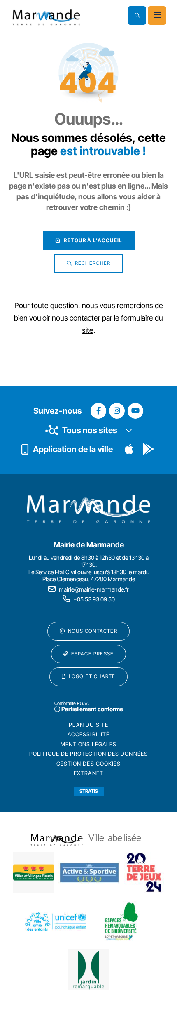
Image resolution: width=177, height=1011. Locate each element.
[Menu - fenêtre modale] (157, 15)
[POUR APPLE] (129, 449)
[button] (137, 15)
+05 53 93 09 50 (94, 599)
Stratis (88, 791)
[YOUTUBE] (135, 411)
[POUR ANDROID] (148, 449)
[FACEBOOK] (98, 411)
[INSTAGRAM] (117, 411)
